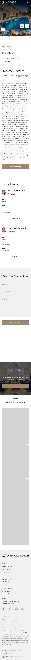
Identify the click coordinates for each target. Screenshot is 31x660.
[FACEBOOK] (3, 609)
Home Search (6, 569)
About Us (4, 563)
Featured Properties (8, 566)
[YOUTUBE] (16, 609)
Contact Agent (15, 218)
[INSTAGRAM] (9, 609)
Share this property (15, 166)
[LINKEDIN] (22, 609)
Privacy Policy (18, 657)
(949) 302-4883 (6, 244)
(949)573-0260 (5, 207)
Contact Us (15, 386)
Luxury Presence (7, 653)
